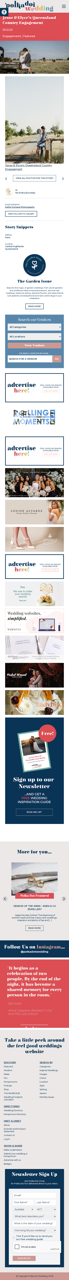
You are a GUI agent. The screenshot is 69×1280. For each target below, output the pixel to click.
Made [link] (6, 1074)
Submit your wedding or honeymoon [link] (16, 1154)
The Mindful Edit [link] (12, 1093)
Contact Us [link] (9, 1135)
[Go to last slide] (5, 898)
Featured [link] (29, 36)
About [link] (7, 1125)
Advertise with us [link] (12, 1160)
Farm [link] (7, 237)
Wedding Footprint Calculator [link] (13, 1098)
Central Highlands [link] (14, 246)
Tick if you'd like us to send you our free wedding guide (34, 1238)
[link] (4, 12)
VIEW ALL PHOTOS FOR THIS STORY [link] (34, 178)
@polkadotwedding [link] (34, 951)
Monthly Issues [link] (47, 1097)
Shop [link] (6, 1089)
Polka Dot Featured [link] (34, 895)
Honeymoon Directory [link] (15, 1114)
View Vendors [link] (34, 345)
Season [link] (43, 1093)
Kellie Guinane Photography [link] (19, 207)
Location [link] (44, 1082)
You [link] (5, 1078)
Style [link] (42, 1085)
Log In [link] (7, 1139)
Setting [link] (43, 1089)
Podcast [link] (8, 1085)
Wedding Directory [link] (13, 1110)
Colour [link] (43, 1078)
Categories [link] (45, 1066)
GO (57, 358)
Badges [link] (7, 1164)
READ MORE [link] (34, 306)
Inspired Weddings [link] (49, 1070)
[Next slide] (63, 898)
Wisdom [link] (8, 1070)
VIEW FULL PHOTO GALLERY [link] (21, 214)
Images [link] (43, 1074)
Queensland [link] (11, 249)
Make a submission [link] (13, 1150)
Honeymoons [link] (10, 1082)
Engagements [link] (12, 36)
